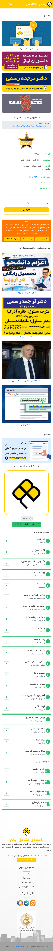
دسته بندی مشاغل (26, 886)
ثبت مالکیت (28, 239)
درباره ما (26, 878)
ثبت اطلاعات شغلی (26, 860)
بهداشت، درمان (44, 123)
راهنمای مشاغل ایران (36, 4)
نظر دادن (26, 209)
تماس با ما (26, 882)
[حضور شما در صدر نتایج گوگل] (26, 34)
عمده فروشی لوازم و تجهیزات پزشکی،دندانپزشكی (29, 126)
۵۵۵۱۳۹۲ (33, 177)
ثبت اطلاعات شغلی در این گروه (26, 524)
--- (35, 183)
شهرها (26, 874)
